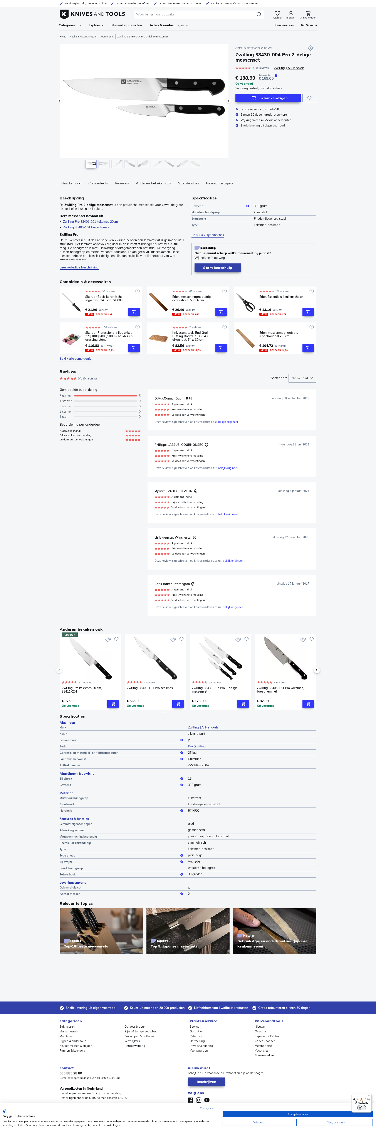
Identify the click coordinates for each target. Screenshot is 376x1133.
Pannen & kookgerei (73, 1050)
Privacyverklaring (201, 1045)
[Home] (92, 13)
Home (63, 36)
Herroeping (197, 1041)
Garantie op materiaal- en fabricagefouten (89, 752)
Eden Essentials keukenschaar (281, 297)
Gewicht (197, 206)
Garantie (196, 1031)
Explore (94, 25)
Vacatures (261, 1050)
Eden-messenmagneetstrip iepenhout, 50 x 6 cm (278, 334)
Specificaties (188, 183)
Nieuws (260, 1026)
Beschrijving (71, 183)
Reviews (122, 183)
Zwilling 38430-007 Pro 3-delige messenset (215, 689)
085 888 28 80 (71, 1073)
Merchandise (263, 1045)
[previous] (67, 670)
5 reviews (263, 67)
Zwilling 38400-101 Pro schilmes (150, 688)
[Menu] (369, 1096)
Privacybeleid (208, 1108)
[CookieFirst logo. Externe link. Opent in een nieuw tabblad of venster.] (5, 1111)
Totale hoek (68, 874)
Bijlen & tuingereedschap (141, 1031)
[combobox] (302, 378)
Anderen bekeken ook (153, 183)
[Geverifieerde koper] (191, 398)
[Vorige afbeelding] (59, 101)
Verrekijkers (132, 1041)
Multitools (66, 1036)
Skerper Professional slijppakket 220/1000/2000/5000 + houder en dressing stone (109, 336)
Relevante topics (220, 183)
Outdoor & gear (134, 1026)
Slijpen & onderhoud (73, 1041)
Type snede (67, 855)
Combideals (98, 183)
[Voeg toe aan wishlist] (309, 98)
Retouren (196, 1036)
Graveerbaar (68, 740)
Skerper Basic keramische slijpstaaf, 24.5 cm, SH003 (104, 298)
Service (194, 1026)
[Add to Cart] (134, 312)
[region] (144, 107)
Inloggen (291, 17)
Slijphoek (66, 778)
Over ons (261, 1031)
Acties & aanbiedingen (167, 25)
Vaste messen (69, 1031)
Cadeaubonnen (265, 1041)
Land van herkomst (73, 759)
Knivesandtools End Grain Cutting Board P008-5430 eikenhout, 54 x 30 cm (190, 336)
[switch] (361, 1107)
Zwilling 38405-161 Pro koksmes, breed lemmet (280, 689)
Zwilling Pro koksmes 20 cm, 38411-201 (82, 689)
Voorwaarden (199, 1050)
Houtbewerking (134, 1045)
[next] (309, 670)
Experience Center (267, 1036)
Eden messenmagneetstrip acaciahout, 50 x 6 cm (191, 298)
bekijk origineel (228, 421)
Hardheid (66, 810)
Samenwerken (264, 1055)
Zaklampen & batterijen (140, 1036)
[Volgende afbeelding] (228, 101)
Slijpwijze (66, 861)
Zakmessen (67, 1026)
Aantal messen (70, 893)
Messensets (107, 36)
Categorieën (68, 25)
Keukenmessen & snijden (83, 36)
